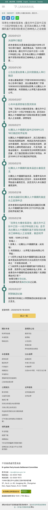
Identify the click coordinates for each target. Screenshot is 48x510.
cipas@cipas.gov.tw (17, 472)
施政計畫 (5, 400)
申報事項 (5, 374)
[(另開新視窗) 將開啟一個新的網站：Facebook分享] (8, 18)
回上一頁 (24, 316)
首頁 (6, 2)
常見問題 (19, 2)
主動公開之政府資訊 (9, 407)
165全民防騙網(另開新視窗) (12, 443)
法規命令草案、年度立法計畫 (35, 370)
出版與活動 (6, 396)
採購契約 (5, 415)
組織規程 (28, 359)
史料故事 (28, 396)
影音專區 (5, 392)
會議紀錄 (28, 345)
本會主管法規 (30, 363)
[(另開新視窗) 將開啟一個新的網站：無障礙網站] (26, 491)
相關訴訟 (5, 370)
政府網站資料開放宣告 (11, 492)
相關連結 (5, 439)
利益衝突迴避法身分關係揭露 (12, 411)
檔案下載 (5, 435)
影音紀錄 (21, 279)
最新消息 (28, 333)
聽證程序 (10, 13)
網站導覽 (12, 2)
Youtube (40, 2)
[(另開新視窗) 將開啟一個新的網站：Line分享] (17, 18)
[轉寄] (3, 18)
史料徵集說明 (30, 392)
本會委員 (5, 337)
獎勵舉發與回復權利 (9, 378)
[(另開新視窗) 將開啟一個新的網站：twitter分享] (12, 18)
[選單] (3, 6)
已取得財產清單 (7, 382)
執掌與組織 (6, 333)
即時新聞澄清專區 (31, 349)
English (25, 2)
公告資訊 (28, 341)
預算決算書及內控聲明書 (11, 403)
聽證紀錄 (26, 282)
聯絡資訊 (5, 341)
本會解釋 (28, 367)
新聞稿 (27, 337)
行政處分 (5, 367)
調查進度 (5, 359)
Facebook (32, 2)
